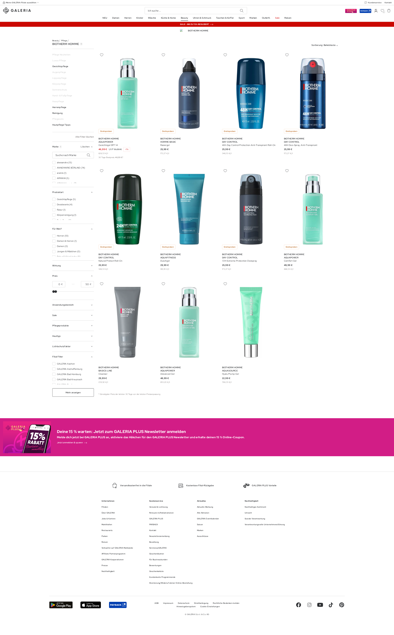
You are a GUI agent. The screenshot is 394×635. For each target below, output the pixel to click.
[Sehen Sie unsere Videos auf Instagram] (309, 605)
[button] (21, 2)
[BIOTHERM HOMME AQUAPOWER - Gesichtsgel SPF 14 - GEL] (127, 93)
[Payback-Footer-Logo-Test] (118, 604)
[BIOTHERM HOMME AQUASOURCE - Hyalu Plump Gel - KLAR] (251, 322)
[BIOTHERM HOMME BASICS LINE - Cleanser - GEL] (127, 322)
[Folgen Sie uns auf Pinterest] (342, 605)
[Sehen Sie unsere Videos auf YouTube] (320, 605)
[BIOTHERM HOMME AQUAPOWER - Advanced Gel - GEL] (189, 322)
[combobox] (325, 45)
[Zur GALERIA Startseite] (17, 11)
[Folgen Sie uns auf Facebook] (299, 605)
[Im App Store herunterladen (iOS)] (90, 604)
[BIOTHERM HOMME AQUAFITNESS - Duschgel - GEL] (189, 209)
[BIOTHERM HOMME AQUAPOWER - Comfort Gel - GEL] (313, 209)
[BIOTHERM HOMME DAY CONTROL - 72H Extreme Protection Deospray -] (251, 209)
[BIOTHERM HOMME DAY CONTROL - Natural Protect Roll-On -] (127, 209)
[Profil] (376, 11)
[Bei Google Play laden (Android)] (61, 604)
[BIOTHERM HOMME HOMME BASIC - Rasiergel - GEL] (189, 93)
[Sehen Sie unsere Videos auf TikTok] (331, 605)
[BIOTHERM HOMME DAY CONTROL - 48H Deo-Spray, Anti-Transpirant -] (313, 93)
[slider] (53, 291)
